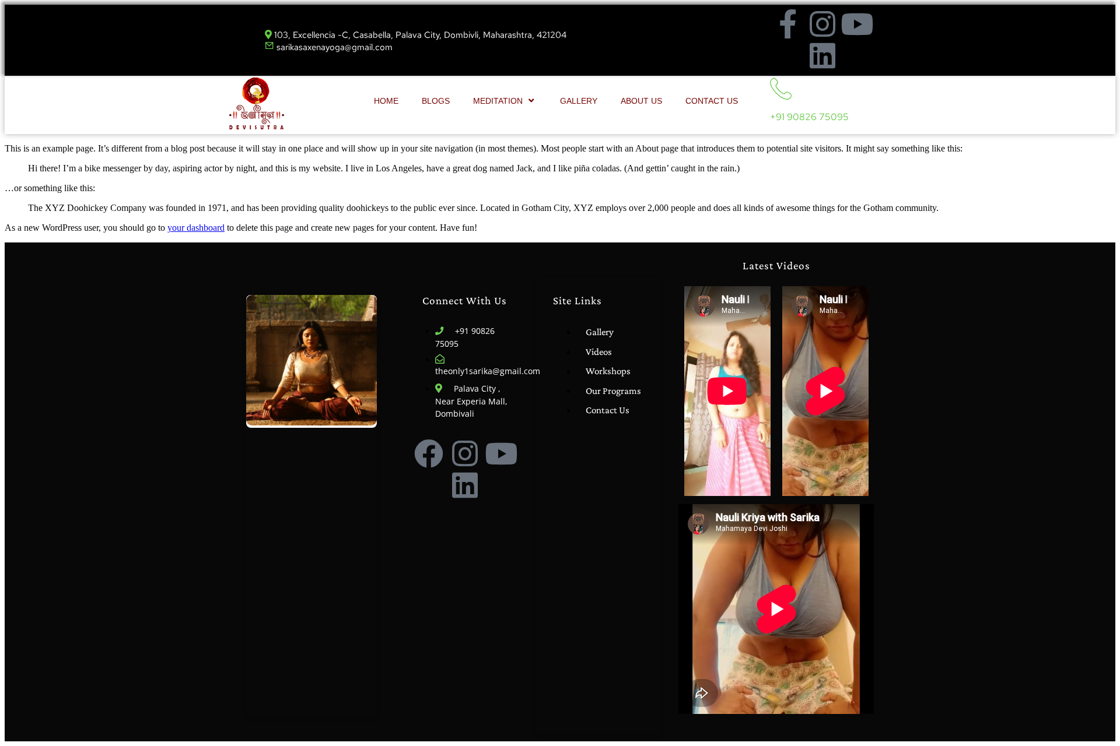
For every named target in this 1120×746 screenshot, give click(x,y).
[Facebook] (428, 453)
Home (386, 100)
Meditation (498, 100)
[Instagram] (822, 23)
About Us (641, 100)
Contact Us (711, 100)
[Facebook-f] (788, 23)
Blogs (436, 100)
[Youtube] (857, 23)
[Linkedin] (822, 55)
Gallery (578, 100)
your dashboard (196, 228)
